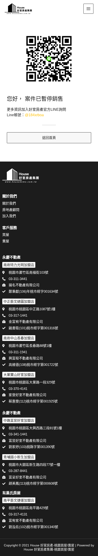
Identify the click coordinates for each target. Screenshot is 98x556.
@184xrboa (34, 115)
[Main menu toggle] (88, 9)
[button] (77, 9)
